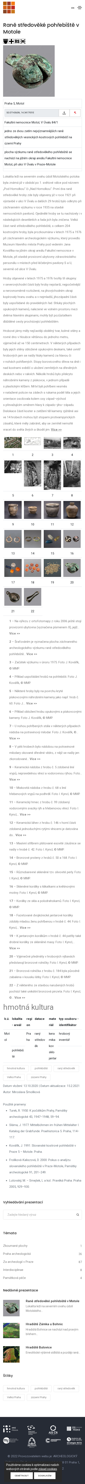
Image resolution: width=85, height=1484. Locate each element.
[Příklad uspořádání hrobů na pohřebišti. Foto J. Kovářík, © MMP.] (72, 443)
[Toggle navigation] (79, 7)
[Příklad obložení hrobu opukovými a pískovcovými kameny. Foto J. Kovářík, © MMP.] (32, 473)
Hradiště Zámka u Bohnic (44, 1324)
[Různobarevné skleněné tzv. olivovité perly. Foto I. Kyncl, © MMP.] (52, 539)
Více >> (56, 429)
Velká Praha (14, 1077)
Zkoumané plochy (15, 1246)
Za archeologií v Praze (18, 1262)
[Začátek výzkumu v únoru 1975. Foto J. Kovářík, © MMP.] (52, 442)
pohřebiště (41, 1068)
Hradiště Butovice (39, 1347)
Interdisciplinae (13, 1270)
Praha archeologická (17, 1254)
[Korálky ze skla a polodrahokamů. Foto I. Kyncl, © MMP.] (13, 567)
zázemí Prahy (38, 1077)
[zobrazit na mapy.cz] (75, 113)
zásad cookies (47, 1469)
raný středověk (66, 1068)
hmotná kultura (16, 1068)
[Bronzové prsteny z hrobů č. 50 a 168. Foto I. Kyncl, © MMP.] (32, 539)
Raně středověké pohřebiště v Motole (52, 1301)
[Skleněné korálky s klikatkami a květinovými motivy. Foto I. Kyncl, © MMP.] (72, 539)
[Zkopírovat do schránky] (64, 113)
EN (72, 7)
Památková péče (14, 1278)
